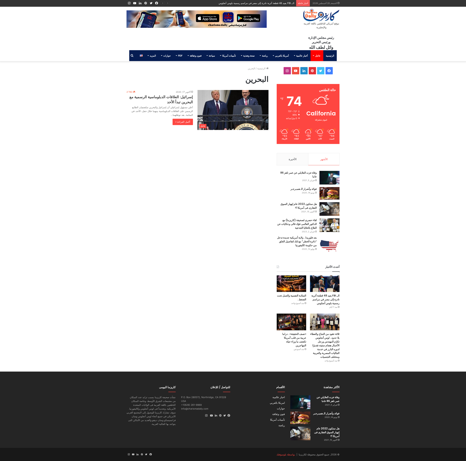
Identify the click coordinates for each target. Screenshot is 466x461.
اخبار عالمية (279, 397)
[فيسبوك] (228, 415)
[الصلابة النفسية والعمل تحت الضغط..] (291, 283)
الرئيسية (330, 55)
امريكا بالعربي (277, 402)
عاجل (318, 55)
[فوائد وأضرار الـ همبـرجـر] (329, 193)
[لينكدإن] (215, 415)
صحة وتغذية (249, 55)
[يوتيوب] (210, 415)
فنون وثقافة (196, 55)
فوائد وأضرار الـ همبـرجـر (304, 189)
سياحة (212, 55)
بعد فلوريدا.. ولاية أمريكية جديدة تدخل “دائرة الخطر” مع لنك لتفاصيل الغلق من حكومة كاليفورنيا (297, 241)
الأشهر (324, 159)
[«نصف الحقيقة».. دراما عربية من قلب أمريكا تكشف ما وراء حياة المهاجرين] (291, 322)
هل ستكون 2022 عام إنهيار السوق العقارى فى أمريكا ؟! (299, 206)
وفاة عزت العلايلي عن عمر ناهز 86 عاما (328, 399)
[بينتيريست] (219, 415)
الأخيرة (293, 159)
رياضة (265, 55)
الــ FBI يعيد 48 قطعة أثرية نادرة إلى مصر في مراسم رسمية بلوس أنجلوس (256, 3)
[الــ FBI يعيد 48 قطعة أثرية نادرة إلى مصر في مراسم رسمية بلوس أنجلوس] (324, 283)
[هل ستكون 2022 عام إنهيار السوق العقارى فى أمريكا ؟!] (329, 209)
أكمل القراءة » (182, 121)
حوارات (167, 55)
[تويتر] (224, 415)
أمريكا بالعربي (282, 55)
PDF (180, 55)
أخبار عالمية (302, 55)
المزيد (153, 55)
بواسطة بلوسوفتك (286, 454)
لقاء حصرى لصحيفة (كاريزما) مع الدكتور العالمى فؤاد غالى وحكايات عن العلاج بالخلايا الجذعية (297, 224)
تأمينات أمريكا (229, 55)
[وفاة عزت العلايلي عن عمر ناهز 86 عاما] (329, 178)
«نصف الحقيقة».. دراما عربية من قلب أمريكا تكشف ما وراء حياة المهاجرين (294, 339)
